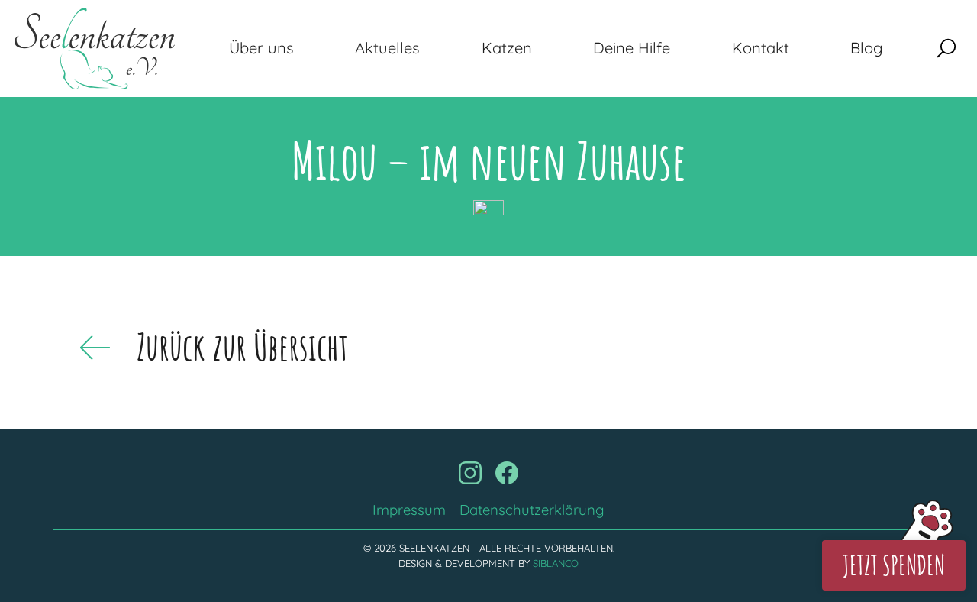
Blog (866, 47)
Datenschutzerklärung (532, 509)
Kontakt (760, 47)
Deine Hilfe (631, 47)
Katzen (507, 47)
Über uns (261, 47)
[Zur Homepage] (95, 48)
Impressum (409, 509)
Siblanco (556, 563)
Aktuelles (387, 47)
